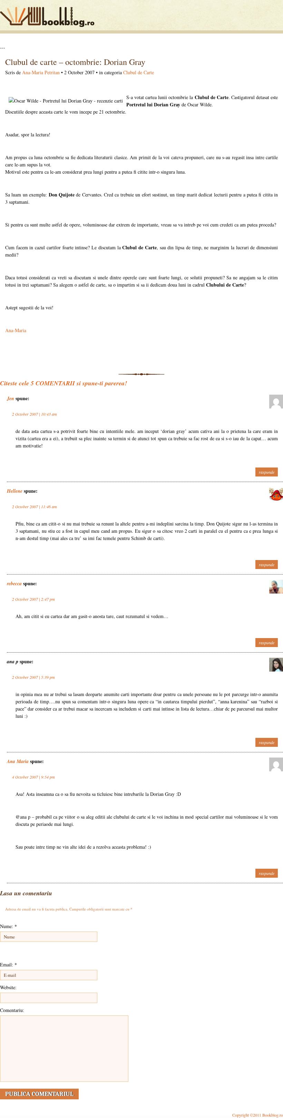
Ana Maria (18, 761)
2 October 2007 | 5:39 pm (33, 677)
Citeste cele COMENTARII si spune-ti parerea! (63, 383)
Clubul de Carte (138, 72)
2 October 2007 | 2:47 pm (33, 599)
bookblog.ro (49, 17)
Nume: (8, 926)
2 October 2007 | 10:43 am (34, 414)
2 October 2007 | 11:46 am (34, 506)
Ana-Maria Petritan (41, 72)
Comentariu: (12, 1010)
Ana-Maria (15, 330)
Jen (10, 398)
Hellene (14, 491)
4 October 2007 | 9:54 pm (33, 777)
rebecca (14, 583)
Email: (8, 964)
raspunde (266, 472)
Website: (8, 987)
